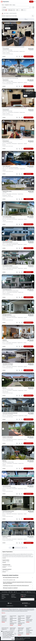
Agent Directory (4, 620)
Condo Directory (4, 619)
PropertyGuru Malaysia (4, 616)
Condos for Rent (20, 632)
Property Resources (5, 627)
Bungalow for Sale (8, 4)
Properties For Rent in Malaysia (21, 619)
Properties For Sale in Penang (13, 621)
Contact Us (13, 594)
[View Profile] (6, 23)
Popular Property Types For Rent (21, 628)
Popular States (28, 615)
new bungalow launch (7, 554)
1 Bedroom (6, 570)
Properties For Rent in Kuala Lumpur (21, 623)
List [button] (10, 19)
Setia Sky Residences (29, 630)
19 (22, 547)
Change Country (23, 594)
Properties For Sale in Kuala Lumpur (13, 623)
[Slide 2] (16, 214)
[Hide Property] (30, 23)
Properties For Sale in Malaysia (13, 619)
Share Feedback (13, 597)
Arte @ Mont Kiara (29, 632)
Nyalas (8, 561)
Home (3, 4)
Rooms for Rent (20, 633)
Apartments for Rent (20, 631)
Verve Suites (28, 631)
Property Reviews (4, 618)
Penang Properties (29, 620)
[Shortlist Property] (33, 23)
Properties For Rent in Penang (21, 621)
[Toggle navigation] (35, 2)
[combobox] (16, 7)
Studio (3, 570)
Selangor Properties (29, 619)
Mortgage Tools (4, 629)
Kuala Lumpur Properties (28, 618)
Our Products (4, 597)
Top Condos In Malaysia (28, 628)
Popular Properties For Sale (13, 616)
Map (26, 19)
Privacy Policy (12, 634)
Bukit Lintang (4, 561)
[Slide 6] (19, 214)
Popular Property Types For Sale (13, 628)
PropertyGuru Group (5, 594)
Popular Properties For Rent (21, 616)
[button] (2, 13)
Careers (3, 598)
